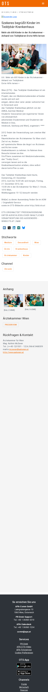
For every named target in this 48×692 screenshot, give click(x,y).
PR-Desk (24, 644)
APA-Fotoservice (24, 650)
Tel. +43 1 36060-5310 (24, 620)
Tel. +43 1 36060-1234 (24, 627)
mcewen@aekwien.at (19, 349)
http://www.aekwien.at (13, 352)
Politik (24, 684)
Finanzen (24, 690)
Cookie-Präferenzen (24, 653)
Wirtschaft (24, 687)
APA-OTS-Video (24, 647)
